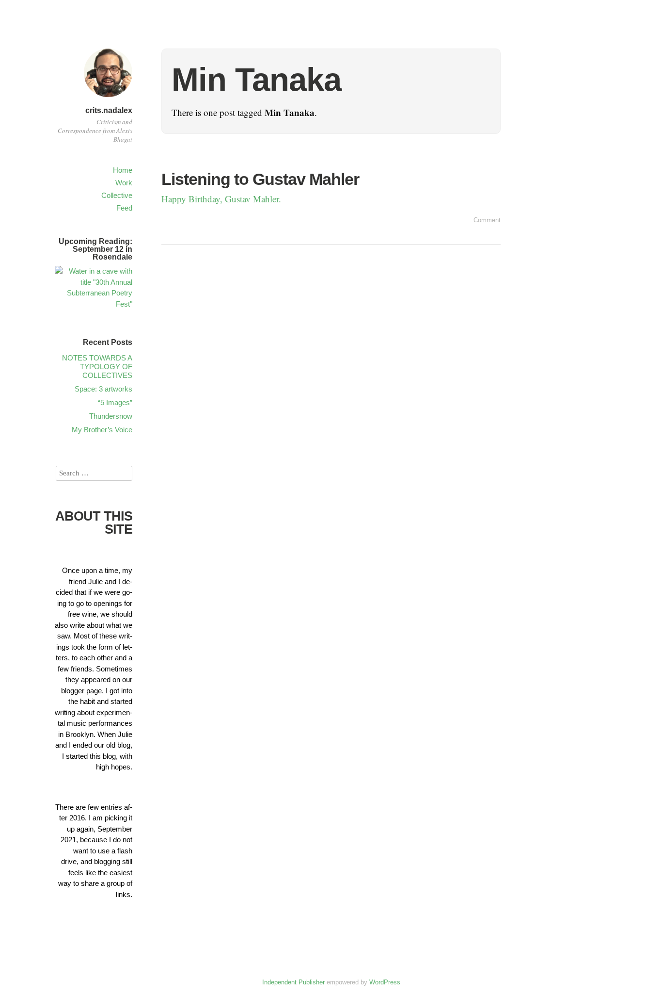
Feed (124, 208)
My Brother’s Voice (102, 429)
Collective (116, 195)
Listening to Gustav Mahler (260, 179)
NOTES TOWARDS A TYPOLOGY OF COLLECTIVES (97, 366)
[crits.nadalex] (108, 98)
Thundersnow (110, 416)
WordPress (384, 982)
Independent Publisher (293, 982)
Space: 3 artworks (103, 389)
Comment (487, 220)
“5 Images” (115, 402)
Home (122, 170)
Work (123, 183)
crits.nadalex (108, 110)
